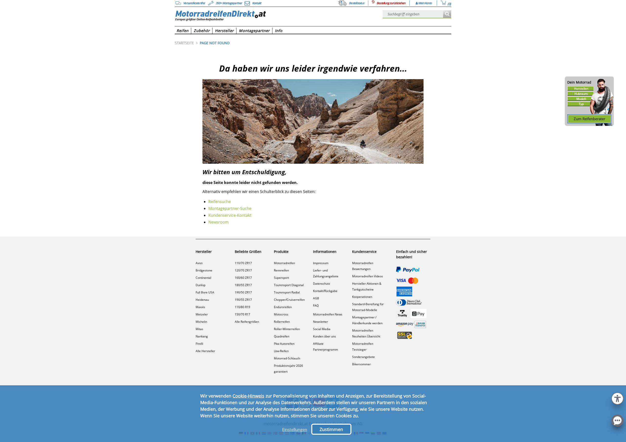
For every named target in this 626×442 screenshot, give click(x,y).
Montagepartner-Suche (229, 208)
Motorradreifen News (327, 314)
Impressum (320, 263)
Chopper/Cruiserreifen (289, 300)
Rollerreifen (282, 322)
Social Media (321, 329)
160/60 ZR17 (243, 278)
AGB (316, 298)
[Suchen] (447, 14)
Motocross (281, 314)
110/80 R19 (242, 307)
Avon (199, 263)
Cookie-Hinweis (248, 396)
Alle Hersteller (205, 351)
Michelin (201, 322)
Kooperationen (362, 297)
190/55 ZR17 (243, 300)
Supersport (281, 278)
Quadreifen (281, 336)
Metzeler (202, 314)
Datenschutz (321, 283)
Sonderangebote (363, 357)
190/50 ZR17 (243, 292)
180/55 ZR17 (243, 285)
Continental (203, 278)
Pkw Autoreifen (284, 344)
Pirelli (199, 344)
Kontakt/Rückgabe (325, 291)
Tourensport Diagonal (289, 285)
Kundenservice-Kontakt (229, 215)
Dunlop (200, 285)
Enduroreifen (283, 307)
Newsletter (320, 322)
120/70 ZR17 (243, 270)
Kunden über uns (324, 336)
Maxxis (200, 307)
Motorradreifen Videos (367, 276)
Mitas (199, 329)
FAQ (316, 305)
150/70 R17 (242, 314)
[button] (617, 398)
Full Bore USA (205, 292)
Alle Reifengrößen (247, 322)
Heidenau (202, 300)
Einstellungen (294, 429)
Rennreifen (281, 270)
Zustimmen (331, 429)
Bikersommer (361, 364)
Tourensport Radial (287, 292)
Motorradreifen (284, 263)
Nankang (202, 336)
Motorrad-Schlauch (287, 358)
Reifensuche (219, 201)
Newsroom (218, 222)
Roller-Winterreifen (287, 329)
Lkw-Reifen (281, 351)
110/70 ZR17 (243, 263)
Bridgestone (204, 270)
